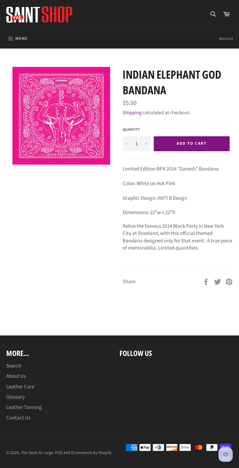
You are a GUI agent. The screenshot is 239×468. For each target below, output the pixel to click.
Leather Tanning (24, 407)
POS (59, 453)
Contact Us (18, 418)
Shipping (132, 112)
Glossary (15, 397)
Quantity (131, 129)
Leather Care (20, 387)
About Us (16, 376)
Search (13, 366)
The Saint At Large (37, 453)
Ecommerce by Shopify (91, 453)
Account (226, 38)
